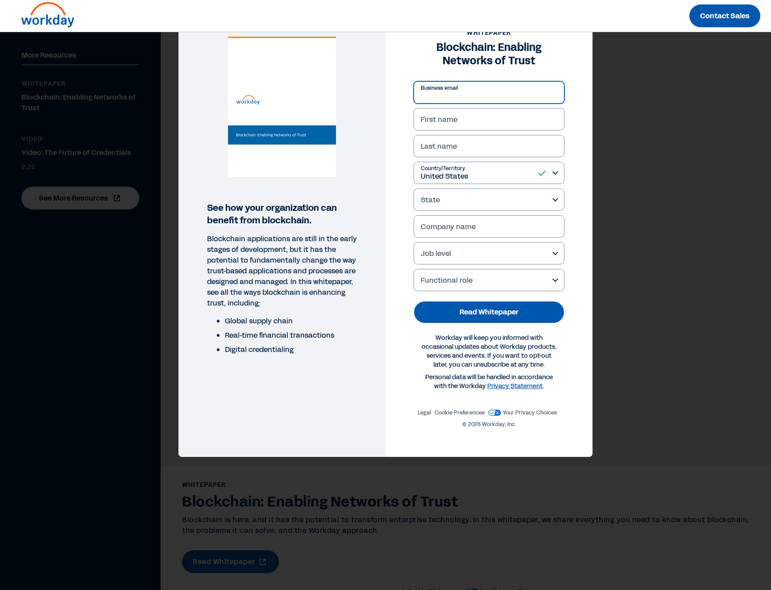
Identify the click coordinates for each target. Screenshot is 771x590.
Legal (424, 412)
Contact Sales (725, 16)
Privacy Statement (515, 386)
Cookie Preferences (460, 412)
